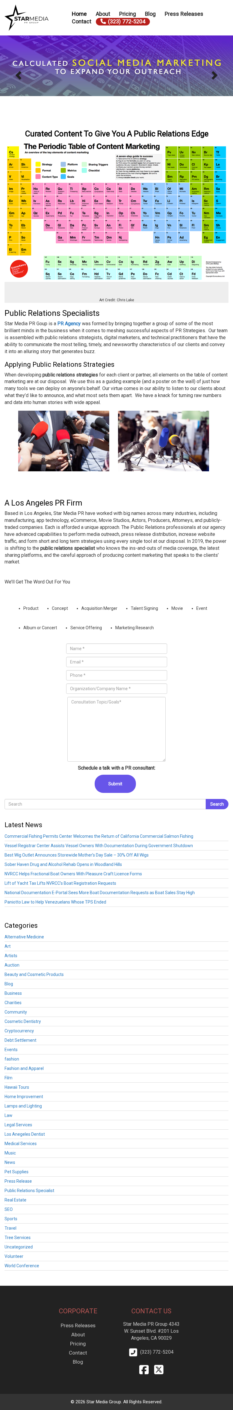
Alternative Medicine (24, 936)
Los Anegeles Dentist (25, 1134)
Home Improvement (24, 1096)
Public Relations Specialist (29, 1190)
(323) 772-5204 (126, 21)
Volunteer (14, 1256)
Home (79, 14)
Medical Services (21, 1143)
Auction (12, 965)
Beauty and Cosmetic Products (34, 974)
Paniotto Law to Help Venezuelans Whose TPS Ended (55, 902)
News (10, 1162)
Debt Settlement (20, 1040)
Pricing (127, 14)
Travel (10, 1228)
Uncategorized (19, 1247)
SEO (9, 1209)
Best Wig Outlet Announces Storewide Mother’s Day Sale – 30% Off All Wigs (77, 855)
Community (16, 1012)
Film (8, 1077)
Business (13, 993)
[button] (17, 73)
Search (217, 804)
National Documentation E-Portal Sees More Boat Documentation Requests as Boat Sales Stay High (100, 892)
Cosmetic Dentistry (23, 1021)
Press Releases (184, 14)
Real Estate (15, 1200)
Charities (13, 1002)
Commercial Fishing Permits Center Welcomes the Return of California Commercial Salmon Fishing (99, 836)
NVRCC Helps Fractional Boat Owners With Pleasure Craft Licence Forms (73, 873)
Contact (81, 21)
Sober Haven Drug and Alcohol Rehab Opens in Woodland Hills (63, 864)
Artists (11, 955)
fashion (12, 1059)
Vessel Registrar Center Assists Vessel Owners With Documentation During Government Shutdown (99, 845)
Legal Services (18, 1124)
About (103, 14)
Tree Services (18, 1237)
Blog (150, 14)
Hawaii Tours (17, 1087)
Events (11, 1049)
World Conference (22, 1265)
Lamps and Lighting (23, 1106)
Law (8, 1115)
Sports (11, 1218)
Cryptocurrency (19, 1030)
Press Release (18, 1181)
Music (10, 1153)
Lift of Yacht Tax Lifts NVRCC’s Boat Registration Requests (60, 883)
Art (8, 946)
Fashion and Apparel (24, 1068)
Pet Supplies (17, 1171)
